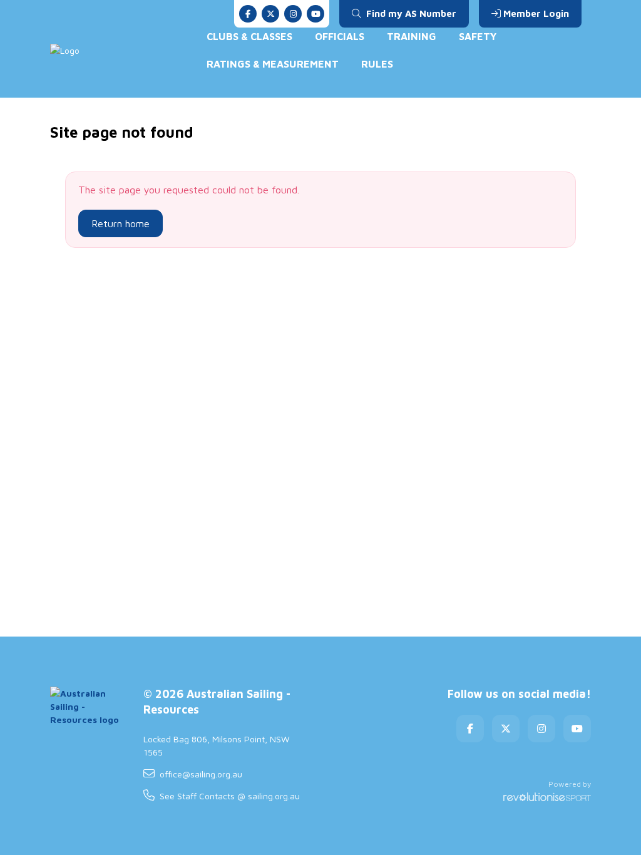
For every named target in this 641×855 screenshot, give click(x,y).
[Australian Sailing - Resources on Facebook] (248, 14)
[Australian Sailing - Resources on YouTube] (315, 14)
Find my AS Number (410, 13)
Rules (377, 63)
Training (411, 36)
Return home (120, 223)
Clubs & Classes (249, 36)
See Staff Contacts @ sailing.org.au (230, 796)
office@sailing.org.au (201, 774)
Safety (477, 36)
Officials (339, 36)
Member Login (536, 13)
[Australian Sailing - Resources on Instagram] (293, 14)
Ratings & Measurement (273, 63)
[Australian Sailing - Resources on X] (270, 14)
